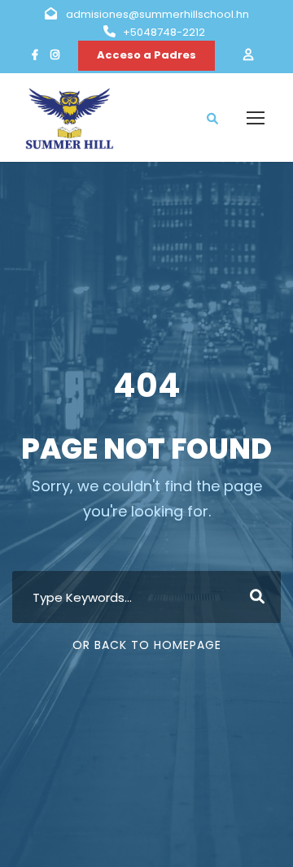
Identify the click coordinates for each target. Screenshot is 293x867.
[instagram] (54, 55)
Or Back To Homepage (146, 645)
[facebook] (35, 55)
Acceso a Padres (146, 55)
